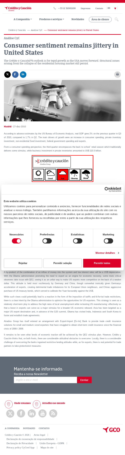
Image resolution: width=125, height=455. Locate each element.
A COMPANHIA (12, 428)
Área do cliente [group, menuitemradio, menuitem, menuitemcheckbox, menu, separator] (100, 19)
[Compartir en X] (7, 74)
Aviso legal (39, 435)
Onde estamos (22, 403)
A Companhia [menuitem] (22, 19)
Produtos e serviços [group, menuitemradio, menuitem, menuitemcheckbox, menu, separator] (50, 19)
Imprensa (85, 8)
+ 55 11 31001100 (67, 8)
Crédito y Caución (17, 30)
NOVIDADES (29, 428)
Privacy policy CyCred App (21, 447)
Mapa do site (47, 447)
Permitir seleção (62, 263)
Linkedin (31, 413)
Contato (99, 8)
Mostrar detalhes (105, 252)
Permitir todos (102, 263)
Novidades (77, 19)
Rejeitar (23, 263)
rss (53, 413)
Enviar (84, 380)
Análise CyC (36, 30)
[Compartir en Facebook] (15, 74)
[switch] (47, 241)
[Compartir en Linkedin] (23, 74)
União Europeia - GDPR (52, 443)
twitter (10, 413)
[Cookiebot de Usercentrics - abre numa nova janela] (107, 189)
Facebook (21, 413)
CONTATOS (44, 428)
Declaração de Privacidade (20, 443)
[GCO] (111, 431)
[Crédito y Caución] (17, 11)
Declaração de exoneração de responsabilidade (30, 439)
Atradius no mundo (53, 403)
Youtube (42, 413)
